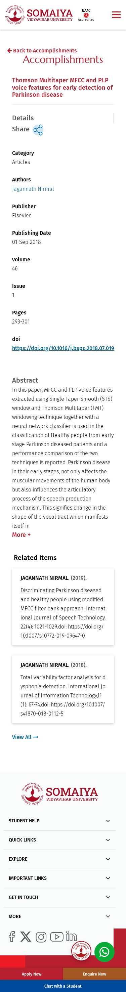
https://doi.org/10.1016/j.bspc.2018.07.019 (63, 348)
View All (22, 737)
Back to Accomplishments (44, 50)
